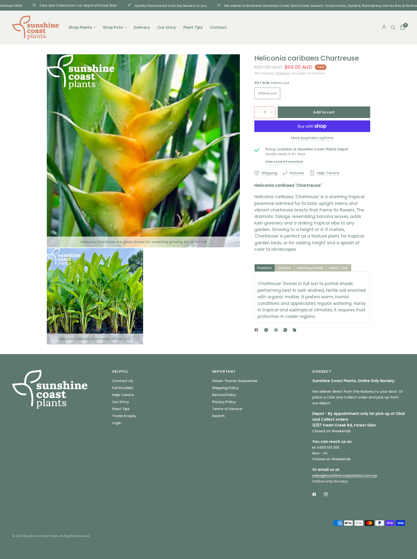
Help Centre (123, 394)
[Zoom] (229, 64)
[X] (267, 330)
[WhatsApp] (286, 330)
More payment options (312, 138)
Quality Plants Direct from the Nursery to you (146, 5)
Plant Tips (193, 27)
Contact (218, 27)
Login (116, 422)
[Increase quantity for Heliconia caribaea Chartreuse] (271, 112)
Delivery (142, 27)
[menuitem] (82, 27)
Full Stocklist (123, 387)
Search (218, 415)
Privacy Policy (224, 401)
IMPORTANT (224, 371)
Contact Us (122, 380)
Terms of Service (227, 408)
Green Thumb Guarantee (234, 380)
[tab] (264, 268)
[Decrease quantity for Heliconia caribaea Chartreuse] (258, 112)
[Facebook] (257, 330)
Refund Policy (224, 394)
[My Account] (384, 27)
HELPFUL (120, 371)
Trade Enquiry (124, 415)
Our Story (166, 27)
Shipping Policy (225, 387)
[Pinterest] (277, 330)
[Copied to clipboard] (295, 330)
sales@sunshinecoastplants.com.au (344, 475)
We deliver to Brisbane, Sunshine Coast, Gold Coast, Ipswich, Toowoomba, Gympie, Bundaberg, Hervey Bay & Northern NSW (302, 5)
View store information (284, 162)
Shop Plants (80, 27)
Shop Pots (113, 27)
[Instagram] (329, 494)
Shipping (282, 73)
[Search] (393, 27)
